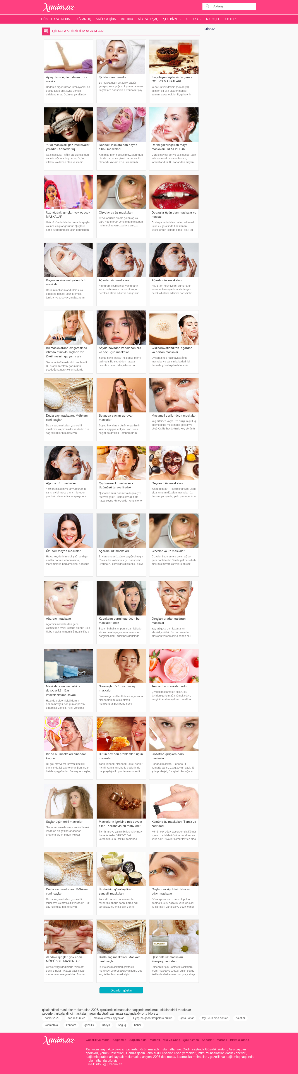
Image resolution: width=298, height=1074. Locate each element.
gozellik (89, 1025)
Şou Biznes (172, 19)
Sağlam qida (106, 19)
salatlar (240, 1018)
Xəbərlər (193, 19)
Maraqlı (212, 19)
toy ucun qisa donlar (215, 1018)
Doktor (230, 19)
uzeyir (106, 1025)
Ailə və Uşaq (148, 19)
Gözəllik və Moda (55, 19)
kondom (71, 1025)
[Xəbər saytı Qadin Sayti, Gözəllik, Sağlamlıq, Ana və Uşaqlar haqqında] (58, 7)
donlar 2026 (52, 1018)
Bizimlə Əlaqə (239, 1039)
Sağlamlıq (83, 19)
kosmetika (51, 1025)
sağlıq (122, 1025)
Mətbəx (127, 19)
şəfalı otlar (187, 1018)
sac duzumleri (76, 1018)
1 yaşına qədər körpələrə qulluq (152, 1018)
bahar (137, 1025)
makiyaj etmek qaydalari (109, 1018)
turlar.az (209, 29)
